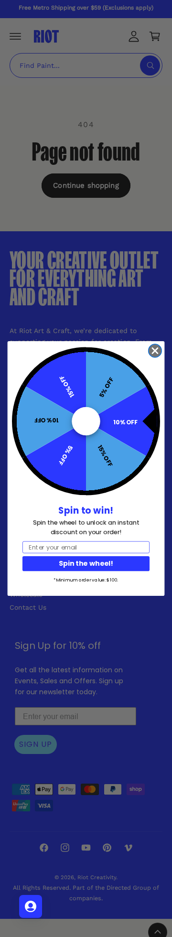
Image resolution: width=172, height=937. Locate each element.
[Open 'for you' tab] (30, 906)
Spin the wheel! (86, 563)
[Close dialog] (155, 350)
